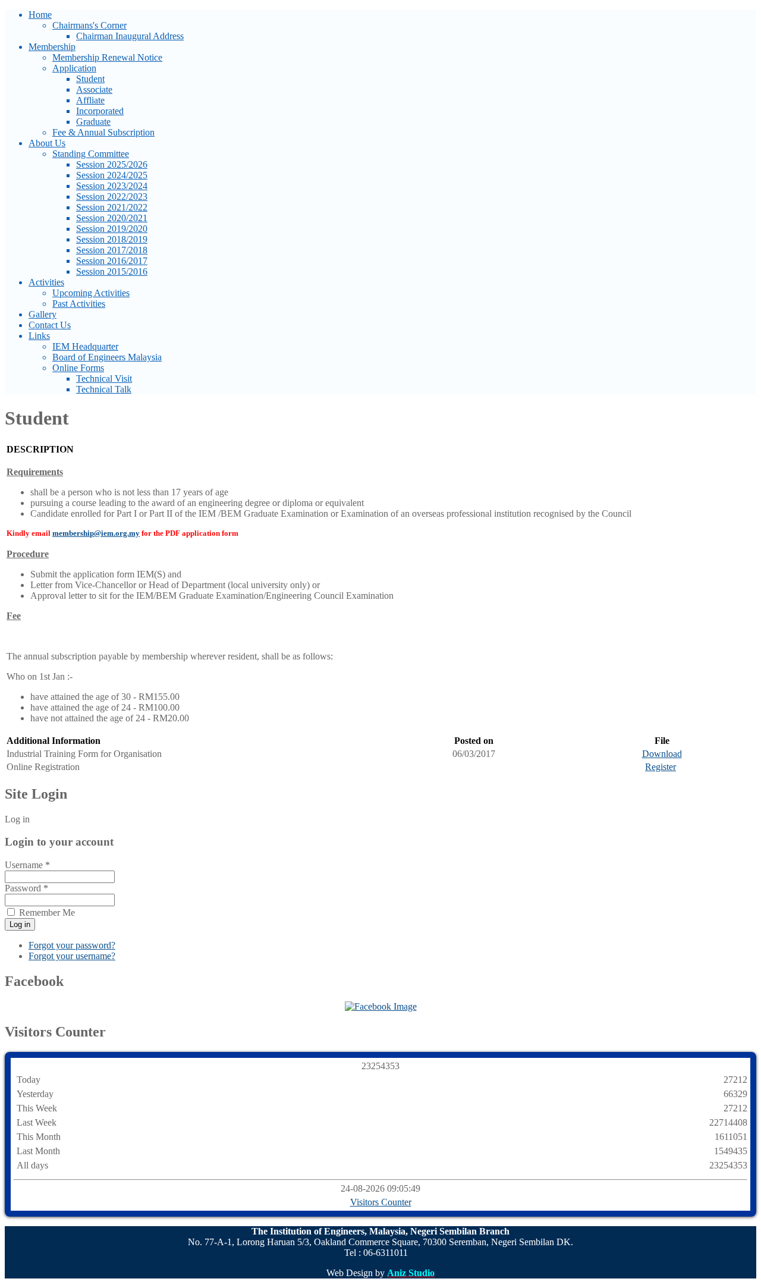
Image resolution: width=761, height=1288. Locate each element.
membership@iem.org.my (96, 533)
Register (660, 767)
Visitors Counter (380, 1202)
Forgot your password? (72, 945)
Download (662, 754)
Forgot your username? (72, 956)
